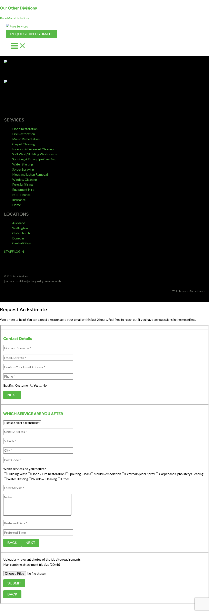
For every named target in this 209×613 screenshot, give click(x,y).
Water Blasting (22, 164)
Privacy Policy (35, 281)
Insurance (19, 200)
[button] (15, 18)
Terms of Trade (53, 281)
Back (12, 542)
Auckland (18, 223)
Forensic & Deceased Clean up (33, 149)
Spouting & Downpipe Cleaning (34, 159)
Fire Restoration (23, 134)
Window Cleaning (24, 179)
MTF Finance (21, 194)
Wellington (20, 228)
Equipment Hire (23, 189)
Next (12, 395)
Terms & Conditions (16, 281)
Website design (180, 290)
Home (16, 205)
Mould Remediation (26, 139)
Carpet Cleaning (23, 144)
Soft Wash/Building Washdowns (34, 154)
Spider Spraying (23, 169)
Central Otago (22, 243)
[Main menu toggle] (18, 46)
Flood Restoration (25, 129)
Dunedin (18, 238)
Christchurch (21, 233)
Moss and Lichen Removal (30, 174)
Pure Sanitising (22, 184)
